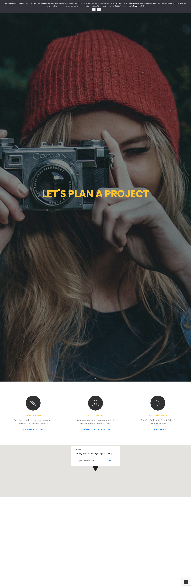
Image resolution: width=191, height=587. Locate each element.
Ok (94, 9)
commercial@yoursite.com (95, 429)
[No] (187, 6)
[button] (33, 403)
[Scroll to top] (186, 581)
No (99, 9)
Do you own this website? (86, 461)
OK (109, 461)
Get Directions (158, 429)
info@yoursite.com (33, 429)
